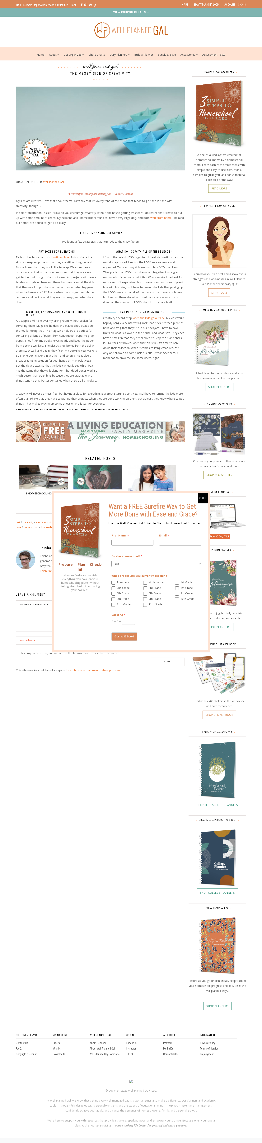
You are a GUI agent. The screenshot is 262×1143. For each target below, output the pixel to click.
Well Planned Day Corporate (105, 1054)
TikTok (129, 1054)
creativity (28, 522)
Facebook (131, 1043)
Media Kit (168, 1048)
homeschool (31, 527)
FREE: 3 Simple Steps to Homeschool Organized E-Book (46, 5)
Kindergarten (157, 582)
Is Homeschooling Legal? (43, 493)
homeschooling (50, 527)
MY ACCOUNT (60, 1035)
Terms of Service (209, 1048)
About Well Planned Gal (102, 1048)
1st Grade (186, 582)
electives (41, 522)
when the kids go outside (149, 318)
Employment (207, 1054)
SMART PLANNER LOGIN (206, 4)
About (53, 54)
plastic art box (60, 257)
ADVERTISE (169, 1035)
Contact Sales (171, 1054)
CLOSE (202, 498)
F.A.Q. (19, 1048)
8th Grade (123, 599)
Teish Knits (47, 571)
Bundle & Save (167, 54)
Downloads (59, 1054)
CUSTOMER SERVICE (27, 1035)
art (18, 522)
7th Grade (186, 593)
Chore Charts (97, 54)
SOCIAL (130, 1035)
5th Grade (123, 593)
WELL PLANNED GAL (100, 1035)
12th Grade (155, 604)
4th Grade (186, 588)
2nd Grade (123, 588)
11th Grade (124, 604)
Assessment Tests (213, 54)
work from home (160, 218)
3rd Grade (155, 588)
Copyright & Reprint (26, 1054)
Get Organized (73, 54)
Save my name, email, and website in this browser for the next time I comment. (71, 653)
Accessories (187, 54)
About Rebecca (98, 1043)
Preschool (123, 582)
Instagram (131, 1048)
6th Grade (155, 593)
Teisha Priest (51, 548)
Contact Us (22, 1043)
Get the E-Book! (124, 636)
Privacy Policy (207, 1043)
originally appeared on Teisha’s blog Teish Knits (62, 409)
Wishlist (57, 1048)
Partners (167, 1043)
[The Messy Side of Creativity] (100, 128)
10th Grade (187, 599)
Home (40, 54)
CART (185, 4)
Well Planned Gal (100, 66)
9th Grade (155, 599)
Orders (56, 1043)
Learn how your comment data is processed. (94, 670)
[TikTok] (95, 5)
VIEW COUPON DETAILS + (131, 12)
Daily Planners (119, 54)
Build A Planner (143, 54)
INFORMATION (207, 1035)
